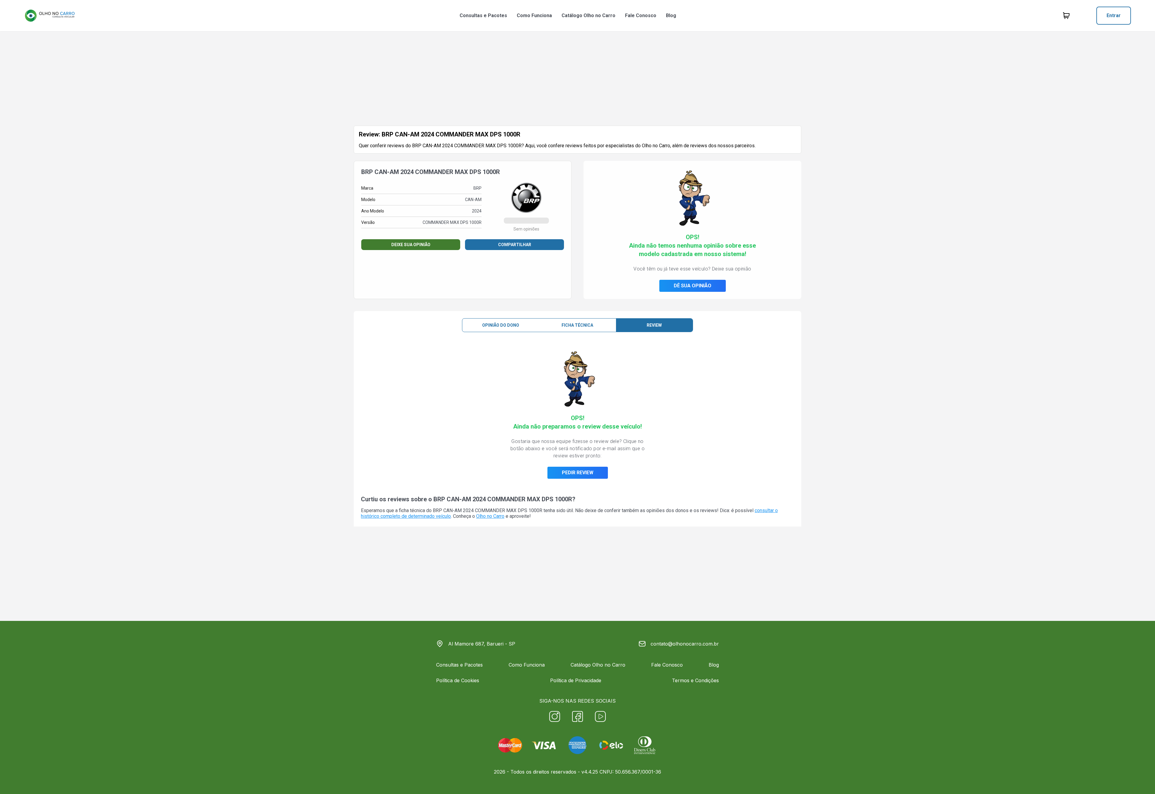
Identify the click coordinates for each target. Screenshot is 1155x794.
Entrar (1114, 15)
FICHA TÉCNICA (577, 325)
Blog (671, 15)
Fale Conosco (640, 15)
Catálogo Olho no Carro (588, 15)
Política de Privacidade (575, 680)
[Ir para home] (49, 16)
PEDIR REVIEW (577, 472)
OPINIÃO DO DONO (500, 325)
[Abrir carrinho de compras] (1066, 16)
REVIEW (654, 325)
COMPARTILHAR (514, 244)
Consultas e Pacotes (483, 15)
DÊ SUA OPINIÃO (692, 286)
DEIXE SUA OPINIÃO (410, 244)
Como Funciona (534, 15)
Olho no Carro (490, 516)
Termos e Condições (695, 680)
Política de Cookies (457, 680)
